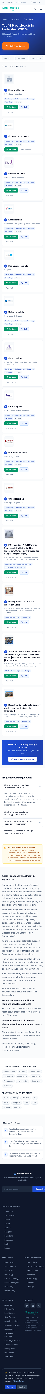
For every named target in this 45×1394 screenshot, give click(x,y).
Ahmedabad (9, 1215)
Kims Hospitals (15, 219)
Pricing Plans (9, 1349)
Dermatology (9, 1291)
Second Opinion (11, 1344)
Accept (10, 1387)
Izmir (34, 1103)
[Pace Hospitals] (9, 395)
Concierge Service (12, 1340)
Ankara (7, 1224)
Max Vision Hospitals (18, 266)
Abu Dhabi (8, 1211)
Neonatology (22, 1076)
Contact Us (9, 1357)
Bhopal (7, 1248)
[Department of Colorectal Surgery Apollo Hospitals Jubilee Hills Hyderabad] (9, 694)
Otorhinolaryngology (35, 1266)
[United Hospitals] (9, 301)
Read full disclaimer (32, 860)
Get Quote (12, 107)
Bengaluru (16, 1103)
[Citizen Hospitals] (9, 488)
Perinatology (8, 1076)
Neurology (8, 1274)
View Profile (10, 112)
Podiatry (30, 1282)
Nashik (6, 1103)
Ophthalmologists (11, 1282)
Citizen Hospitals (16, 499)
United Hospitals (16, 312)
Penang (15, 1098)
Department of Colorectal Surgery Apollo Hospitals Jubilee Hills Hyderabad (22, 708)
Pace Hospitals (15, 406)
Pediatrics (7, 1086)
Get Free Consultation (24, 759)
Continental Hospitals (18, 136)
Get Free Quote (17, 46)
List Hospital (9, 1353)
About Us (8, 1305)
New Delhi (25, 1098)
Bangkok (7, 1107)
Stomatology (36, 1081)
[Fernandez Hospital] (9, 441)
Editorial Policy (10, 1309)
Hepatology (35, 1076)
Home (4, 19)
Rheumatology (35, 1071)
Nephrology (32, 1262)
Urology (22, 1071)
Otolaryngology (9, 1071)
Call (25, 107)
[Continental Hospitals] (9, 125)
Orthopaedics (22, 1081)
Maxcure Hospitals (17, 90)
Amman (7, 1219)
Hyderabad (11, 2)
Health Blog (9, 1329)
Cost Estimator (10, 1317)
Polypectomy (36, 58)
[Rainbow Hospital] (9, 162)
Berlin (6, 1098)
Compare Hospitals (12, 1325)
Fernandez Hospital (17, 452)
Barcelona (8, 1236)
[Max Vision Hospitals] (9, 255)
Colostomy (22, 58)
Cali (35, 1098)
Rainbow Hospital (16, 173)
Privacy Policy (18, 1381)
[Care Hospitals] (9, 347)
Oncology (8, 1270)
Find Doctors (9, 1313)
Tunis (26, 1103)
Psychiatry (8, 1287)
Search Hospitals (11, 1321)
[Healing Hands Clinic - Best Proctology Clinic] (9, 590)
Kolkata (17, 1107)
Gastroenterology (11, 1278)
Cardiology (9, 1262)
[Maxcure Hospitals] (9, 79)
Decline (22, 1387)
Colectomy (8, 58)
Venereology (8, 1081)
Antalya (7, 1228)
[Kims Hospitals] (9, 209)
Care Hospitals (15, 358)
